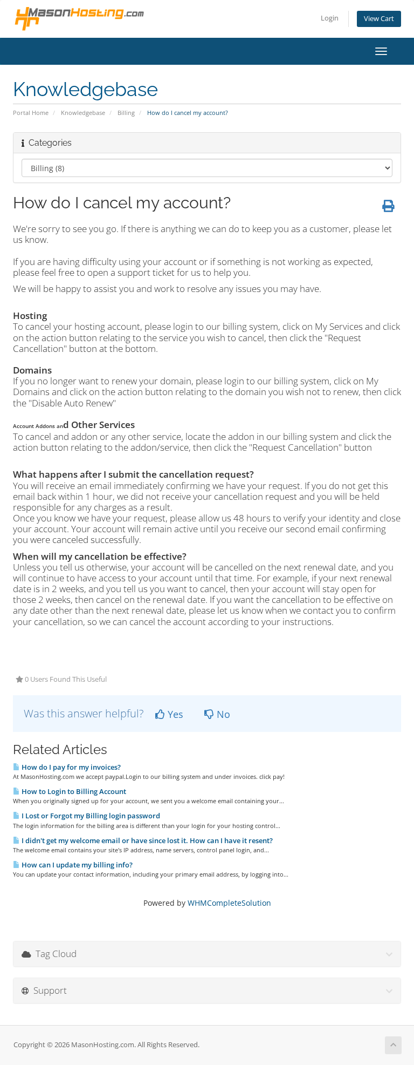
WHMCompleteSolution (229, 903)
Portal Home (31, 112)
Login (330, 18)
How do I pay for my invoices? (70, 767)
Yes (174, 714)
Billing (126, 112)
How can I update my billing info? (76, 865)
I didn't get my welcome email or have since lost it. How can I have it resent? (146, 840)
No (222, 714)
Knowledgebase (83, 112)
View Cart (379, 18)
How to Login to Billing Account (73, 791)
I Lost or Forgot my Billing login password (90, 815)
